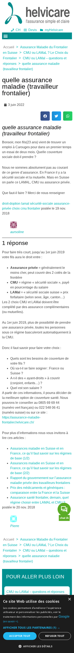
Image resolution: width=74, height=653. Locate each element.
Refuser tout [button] (55, 636)
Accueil (8, 47)
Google (64, 616)
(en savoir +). (10, 621)
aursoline (17, 232)
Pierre (14, 526)
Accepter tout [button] (19, 636)
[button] (5, 36)
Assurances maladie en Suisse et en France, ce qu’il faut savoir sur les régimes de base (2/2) (41, 468)
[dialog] (37, 624)
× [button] (69, 599)
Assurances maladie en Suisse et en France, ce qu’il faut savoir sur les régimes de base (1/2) (41, 453)
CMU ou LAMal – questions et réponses (35, 592)
